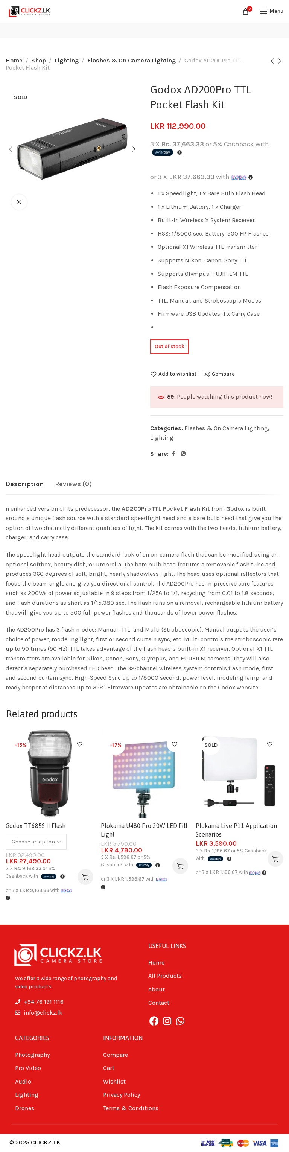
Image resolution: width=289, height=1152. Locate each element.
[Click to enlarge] (19, 202)
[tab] (24, 484)
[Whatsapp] (180, 1020)
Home (14, 60)
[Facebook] (154, 1020)
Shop (38, 60)
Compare (223, 374)
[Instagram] (167, 1020)
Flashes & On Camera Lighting (131, 60)
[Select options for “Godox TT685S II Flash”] (85, 877)
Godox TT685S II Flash (35, 825)
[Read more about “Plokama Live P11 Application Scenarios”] (275, 859)
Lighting (67, 60)
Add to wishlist (177, 374)
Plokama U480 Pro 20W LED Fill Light (144, 829)
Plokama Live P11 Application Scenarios (236, 829)
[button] (180, 866)
